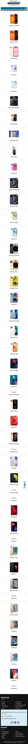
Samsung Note (19, 735)
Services (4, 705)
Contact (18, 708)
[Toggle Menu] (25, 8)
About (3, 703)
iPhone (3, 738)
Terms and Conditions (18, 702)
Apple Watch (5, 731)
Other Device (19, 733)
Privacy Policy (19, 706)
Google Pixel (5, 733)
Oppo (17, 731)
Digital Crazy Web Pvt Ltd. (18, 742)
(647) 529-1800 (8, 716)
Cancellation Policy (21, 705)
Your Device (5, 706)
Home (3, 702)
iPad (3, 736)
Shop (3, 708)
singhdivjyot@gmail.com (10, 718)
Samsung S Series (20, 736)
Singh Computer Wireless (13, 741)
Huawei (4, 735)
